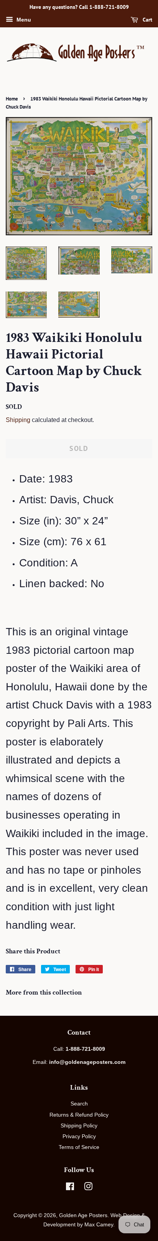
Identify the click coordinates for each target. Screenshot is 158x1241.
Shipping (18, 420)
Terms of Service (79, 1147)
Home (12, 98)
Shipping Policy (79, 1125)
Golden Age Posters (83, 1215)
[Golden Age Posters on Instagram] (88, 1188)
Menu (23, 20)
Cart (146, 19)
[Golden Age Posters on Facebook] (70, 1188)
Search (79, 1103)
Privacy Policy (79, 1136)
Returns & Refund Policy (79, 1115)
